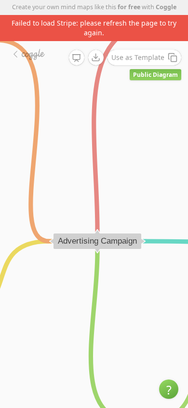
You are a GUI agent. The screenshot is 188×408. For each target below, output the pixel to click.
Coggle (166, 7)
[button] (168, 389)
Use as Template (137, 57)
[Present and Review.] (76, 58)
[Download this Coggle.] (96, 57)
